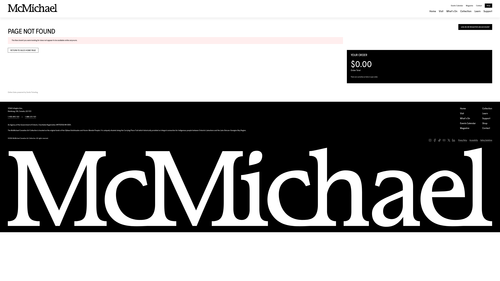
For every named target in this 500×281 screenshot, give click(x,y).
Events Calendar (457, 6)
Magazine (469, 6)
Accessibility (474, 140)
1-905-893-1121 (13, 117)
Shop (488, 6)
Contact (479, 6)
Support (487, 11)
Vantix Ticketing (32, 92)
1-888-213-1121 (30, 117)
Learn (477, 11)
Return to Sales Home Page (23, 50)
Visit (441, 11)
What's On (451, 11)
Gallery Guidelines (486, 140)
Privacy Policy (462, 140)
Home (432, 11)
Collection (465, 11)
